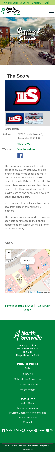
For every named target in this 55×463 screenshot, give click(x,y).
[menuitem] (11, 2)
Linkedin (42, 430)
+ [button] (9, 252)
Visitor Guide (27, 403)
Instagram (30, 430)
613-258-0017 (25, 143)
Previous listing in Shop (19, 305)
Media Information (27, 407)
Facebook (11, 430)
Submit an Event (27, 417)
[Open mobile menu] (51, 11)
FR (51, 2)
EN (46, 2)
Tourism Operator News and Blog (27, 412)
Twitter (19, 430)
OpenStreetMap (35, 292)
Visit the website (26, 149)
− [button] (9, 257)
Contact (27, 422)
